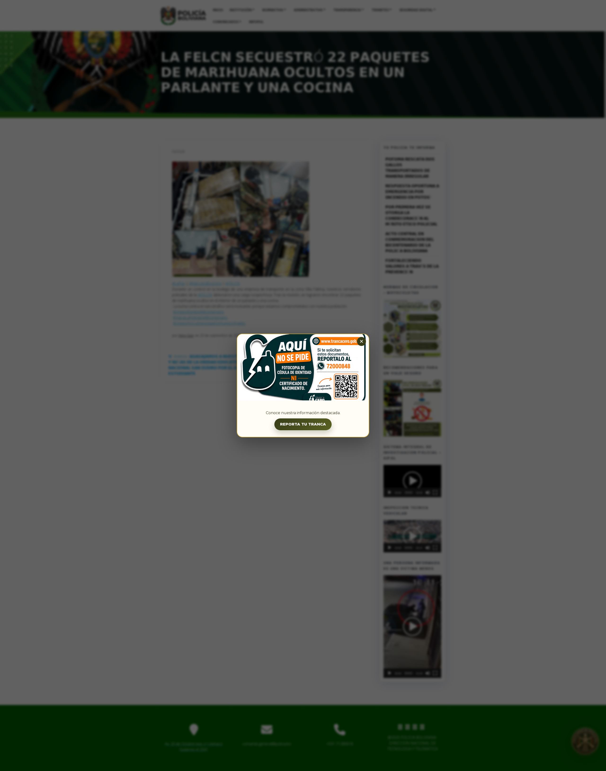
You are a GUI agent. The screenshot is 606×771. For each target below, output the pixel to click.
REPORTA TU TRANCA (303, 424)
